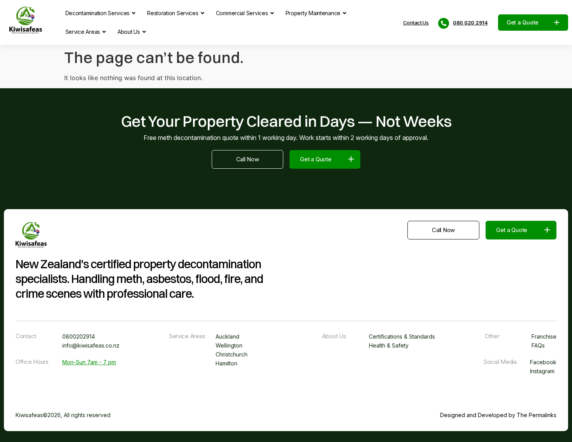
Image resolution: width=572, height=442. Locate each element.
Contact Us (416, 22)
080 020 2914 (470, 22)
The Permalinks (536, 415)
